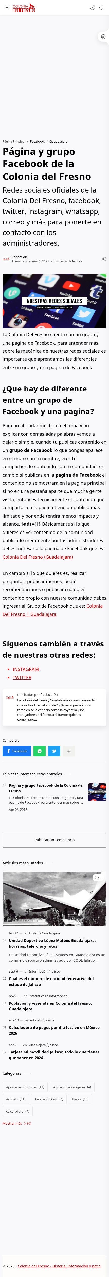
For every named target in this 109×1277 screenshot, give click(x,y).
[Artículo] (37, 1020)
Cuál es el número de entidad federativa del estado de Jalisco (51, 981)
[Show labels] (18, 1123)
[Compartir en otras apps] (69, 751)
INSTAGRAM (26, 669)
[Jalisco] (55, 971)
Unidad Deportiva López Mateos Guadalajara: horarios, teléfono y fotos (52, 943)
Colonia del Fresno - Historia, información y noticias (61, 1266)
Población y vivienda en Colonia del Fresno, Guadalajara (50, 1006)
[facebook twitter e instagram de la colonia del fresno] (54, 301)
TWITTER (22, 677)
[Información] (39, 971)
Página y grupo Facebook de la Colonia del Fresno (46, 788)
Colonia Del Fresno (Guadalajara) (38, 557)
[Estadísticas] (38, 996)
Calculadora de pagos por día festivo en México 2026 (54, 1030)
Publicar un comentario (55, 839)
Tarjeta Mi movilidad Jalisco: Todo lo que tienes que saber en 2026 (54, 1054)
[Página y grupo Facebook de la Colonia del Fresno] (97, 792)
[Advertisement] (54, 74)
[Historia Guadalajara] (44, 933)
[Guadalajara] (38, 1044)
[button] (93, 7)
